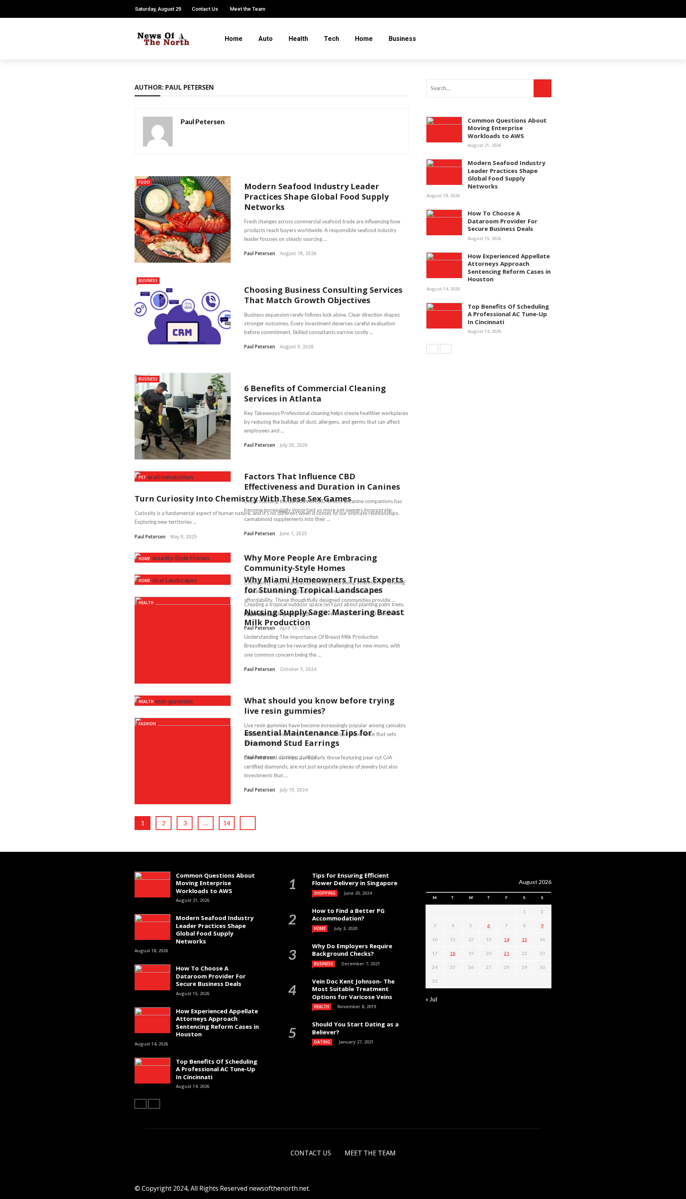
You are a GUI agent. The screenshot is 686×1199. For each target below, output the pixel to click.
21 (506, 953)
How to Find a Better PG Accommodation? (348, 914)
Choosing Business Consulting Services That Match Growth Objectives (323, 295)
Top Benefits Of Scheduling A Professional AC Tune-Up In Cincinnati (508, 314)
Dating (322, 1042)
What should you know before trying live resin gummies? (319, 705)
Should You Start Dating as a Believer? (355, 1028)
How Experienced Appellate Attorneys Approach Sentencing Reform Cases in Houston (509, 267)
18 (452, 953)
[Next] (446, 349)
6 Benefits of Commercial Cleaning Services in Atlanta (315, 393)
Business (402, 38)
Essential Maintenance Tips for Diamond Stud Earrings (308, 737)
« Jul (431, 999)
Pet (142, 477)
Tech (331, 38)
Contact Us (205, 9)
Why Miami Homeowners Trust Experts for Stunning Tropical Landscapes (323, 584)
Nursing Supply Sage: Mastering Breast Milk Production (324, 617)
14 (226, 822)
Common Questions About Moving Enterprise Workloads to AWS (507, 128)
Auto (265, 38)
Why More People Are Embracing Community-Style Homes (310, 562)
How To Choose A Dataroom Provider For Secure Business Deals (503, 220)
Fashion (147, 723)
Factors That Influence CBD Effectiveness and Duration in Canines (322, 481)
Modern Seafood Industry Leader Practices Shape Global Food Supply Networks (316, 196)
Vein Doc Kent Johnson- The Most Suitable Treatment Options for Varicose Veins (353, 989)
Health (298, 38)
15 (524, 939)
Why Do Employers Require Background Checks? (352, 950)
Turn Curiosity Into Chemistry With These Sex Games (243, 498)
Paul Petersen (203, 121)
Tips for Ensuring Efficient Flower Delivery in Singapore (354, 879)
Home (234, 38)
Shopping (324, 893)
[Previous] (432, 349)
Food (144, 182)
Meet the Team (247, 9)
